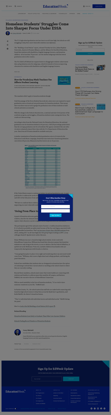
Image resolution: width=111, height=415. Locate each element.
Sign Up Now (56, 215)
